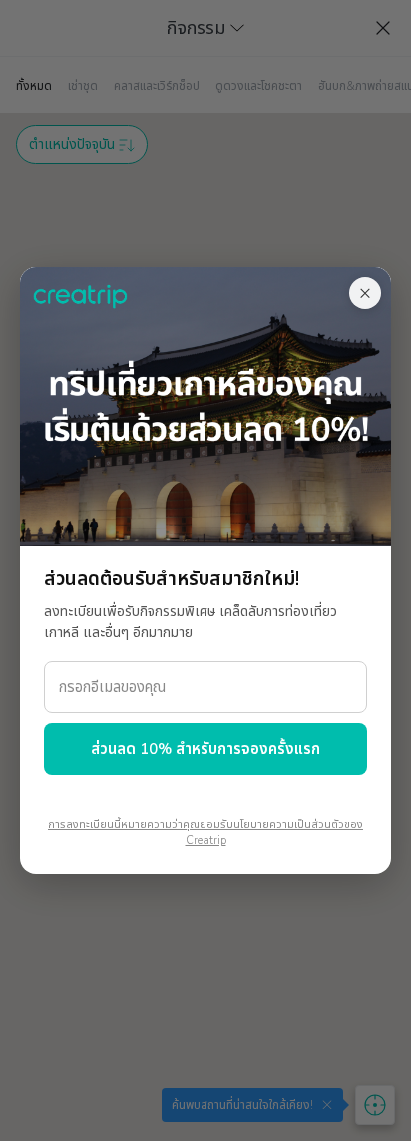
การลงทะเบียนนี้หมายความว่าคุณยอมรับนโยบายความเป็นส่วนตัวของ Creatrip (205, 833)
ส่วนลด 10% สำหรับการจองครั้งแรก (205, 749)
